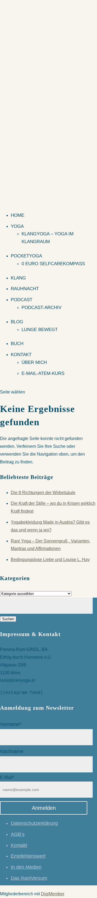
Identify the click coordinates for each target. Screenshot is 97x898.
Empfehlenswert (28, 856)
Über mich (34, 362)
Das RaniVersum (29, 878)
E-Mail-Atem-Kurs (43, 373)
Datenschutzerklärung (34, 823)
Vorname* (10, 724)
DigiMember (52, 894)
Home (17, 215)
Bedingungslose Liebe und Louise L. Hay (50, 559)
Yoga (17, 226)
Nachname (11, 751)
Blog (17, 321)
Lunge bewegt (40, 329)
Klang (18, 278)
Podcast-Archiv (41, 307)
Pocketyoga (26, 255)
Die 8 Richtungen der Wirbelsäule (43, 492)
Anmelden (44, 808)
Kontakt (21, 354)
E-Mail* (7, 777)
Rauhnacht (25, 288)
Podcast (21, 299)
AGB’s (18, 834)
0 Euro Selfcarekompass (53, 263)
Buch (17, 343)
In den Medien (26, 867)
